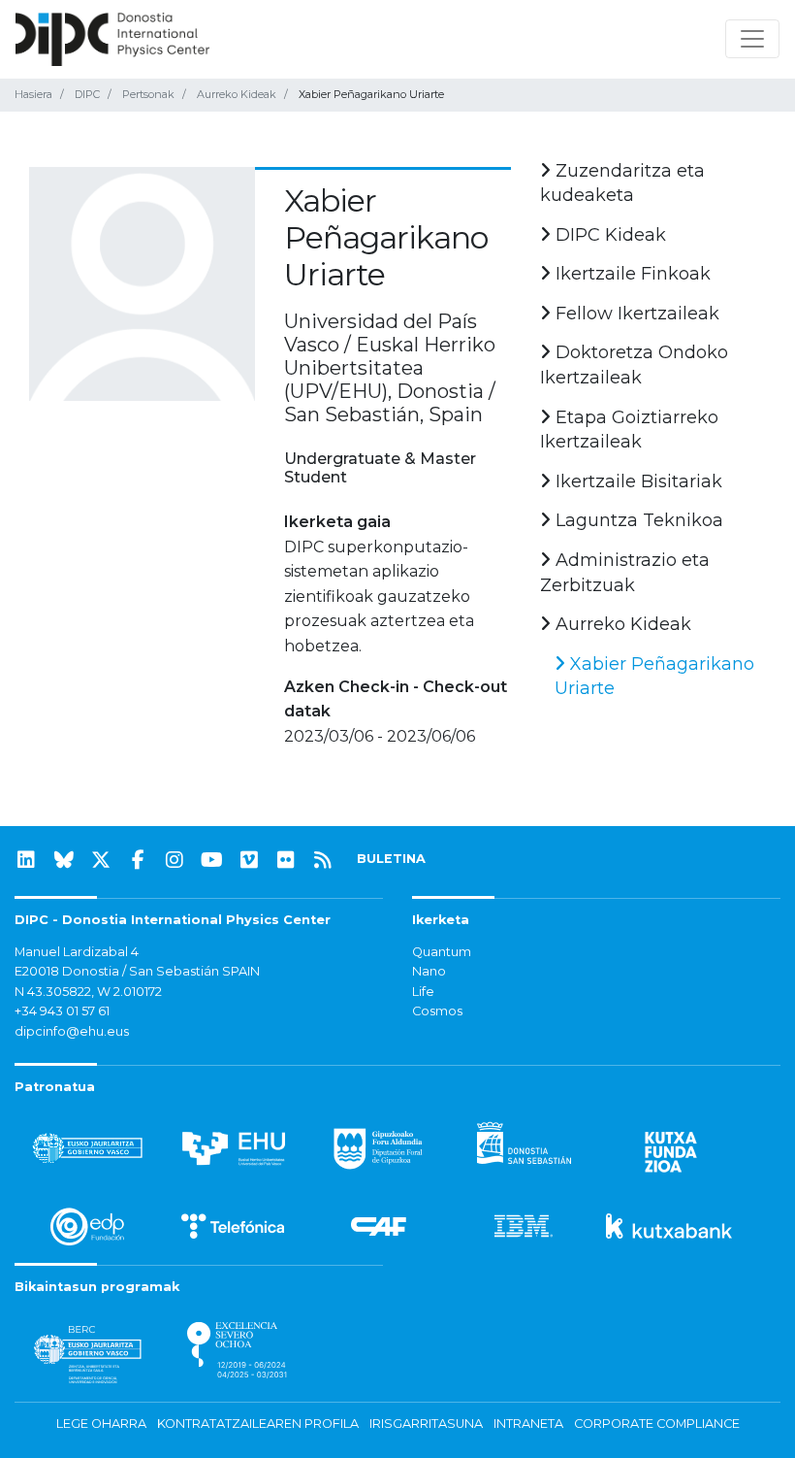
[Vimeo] (249, 860)
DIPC (87, 94)
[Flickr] (286, 860)
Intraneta (528, 1423)
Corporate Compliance (657, 1423)
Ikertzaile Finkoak (631, 273)
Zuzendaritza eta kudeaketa (622, 183)
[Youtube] (212, 860)
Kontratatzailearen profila (258, 1423)
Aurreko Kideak (236, 94)
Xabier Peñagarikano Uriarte (654, 676)
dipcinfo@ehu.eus (72, 1031)
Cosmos (437, 1011)
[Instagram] (174, 860)
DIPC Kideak (608, 235)
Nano (429, 971)
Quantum (441, 951)
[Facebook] (137, 860)
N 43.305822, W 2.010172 (88, 991)
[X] (100, 860)
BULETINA (391, 858)
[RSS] (322, 860)
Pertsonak (148, 94)
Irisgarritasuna (426, 1423)
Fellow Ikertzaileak (635, 313)
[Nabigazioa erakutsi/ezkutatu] (752, 38)
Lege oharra (101, 1423)
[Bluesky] (64, 860)
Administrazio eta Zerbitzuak (625, 572)
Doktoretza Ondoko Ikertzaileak (634, 365)
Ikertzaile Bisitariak (636, 481)
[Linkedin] (26, 860)
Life (423, 991)
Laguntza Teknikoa (637, 520)
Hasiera (33, 94)
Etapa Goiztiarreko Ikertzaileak (629, 430)
